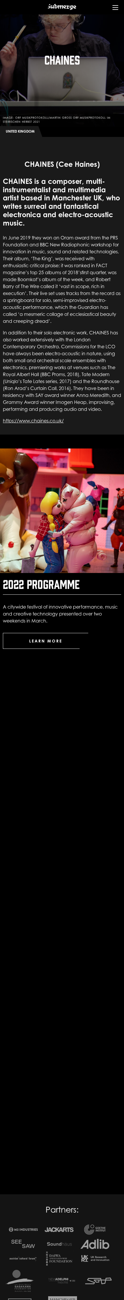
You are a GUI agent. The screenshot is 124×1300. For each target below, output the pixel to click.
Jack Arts (59, 1229)
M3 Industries (23, 1229)
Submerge (62, 11)
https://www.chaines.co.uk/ (33, 421)
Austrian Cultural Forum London (23, 1258)
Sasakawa (19, 1281)
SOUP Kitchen (98, 1280)
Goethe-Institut (94, 1229)
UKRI (94, 1258)
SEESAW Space (23, 1243)
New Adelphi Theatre (62, 1280)
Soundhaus (59, 1244)
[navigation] (115, 11)
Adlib (94, 1244)
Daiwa (59, 1258)
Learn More (45, 640)
